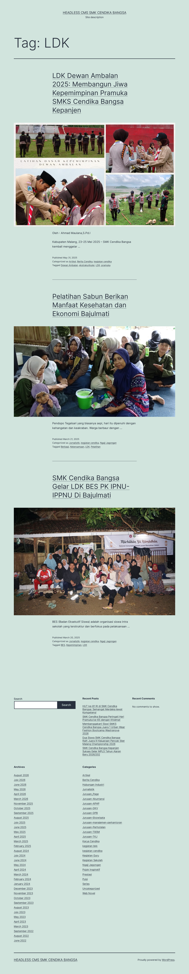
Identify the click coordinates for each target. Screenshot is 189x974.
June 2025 (20, 827)
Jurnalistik (74, 442)
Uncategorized (91, 888)
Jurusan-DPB (90, 812)
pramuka (105, 265)
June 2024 (20, 860)
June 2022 (20, 940)
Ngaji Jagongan (108, 442)
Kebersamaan (77, 446)
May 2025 (20, 831)
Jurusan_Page (90, 794)
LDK (98, 265)
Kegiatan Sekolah (92, 860)
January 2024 (22, 883)
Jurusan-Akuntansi (93, 798)
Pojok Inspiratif (91, 869)
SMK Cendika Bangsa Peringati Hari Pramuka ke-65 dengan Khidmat (103, 718)
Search (18, 698)
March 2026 (21, 798)
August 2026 (21, 775)
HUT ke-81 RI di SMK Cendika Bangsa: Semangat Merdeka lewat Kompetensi (102, 709)
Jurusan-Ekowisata (93, 817)
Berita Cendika (85, 261)
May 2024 (20, 864)
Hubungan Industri (93, 784)
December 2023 (23, 888)
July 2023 (19, 912)
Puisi (85, 879)
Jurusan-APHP (90, 803)
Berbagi (65, 446)
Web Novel (88, 893)
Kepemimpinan (73, 645)
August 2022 (21, 935)
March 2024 (21, 874)
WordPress (168, 959)
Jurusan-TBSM (91, 831)
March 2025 (21, 841)
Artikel (72, 261)
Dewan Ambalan (69, 265)
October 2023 (22, 898)
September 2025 (23, 812)
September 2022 (23, 931)
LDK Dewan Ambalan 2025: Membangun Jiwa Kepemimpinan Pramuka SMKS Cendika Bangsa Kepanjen (90, 92)
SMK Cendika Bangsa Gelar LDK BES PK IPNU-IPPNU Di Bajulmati (91, 486)
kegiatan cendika (103, 261)
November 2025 (23, 803)
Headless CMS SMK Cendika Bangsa (94, 13)
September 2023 (23, 902)
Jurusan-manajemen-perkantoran (102, 822)
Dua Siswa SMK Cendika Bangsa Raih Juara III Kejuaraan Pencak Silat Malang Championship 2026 (103, 741)
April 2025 (20, 836)
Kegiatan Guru (90, 855)
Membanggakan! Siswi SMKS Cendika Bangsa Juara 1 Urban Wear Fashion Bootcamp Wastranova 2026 (103, 728)
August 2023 (21, 907)
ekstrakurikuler (86, 265)
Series (86, 883)
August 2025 (21, 817)
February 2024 (22, 879)
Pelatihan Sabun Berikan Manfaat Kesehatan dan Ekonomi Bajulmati (90, 305)
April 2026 (20, 794)
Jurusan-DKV (90, 808)
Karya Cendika (90, 841)
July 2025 (19, 822)
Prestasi (87, 874)
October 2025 (22, 808)
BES (63, 645)
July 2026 (19, 779)
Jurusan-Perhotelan (94, 827)
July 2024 (19, 855)
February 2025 (22, 846)
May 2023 (20, 916)
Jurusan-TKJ (89, 836)
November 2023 (23, 893)
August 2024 (21, 850)
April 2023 (20, 921)
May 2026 (20, 789)
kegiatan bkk (90, 846)
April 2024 (20, 869)
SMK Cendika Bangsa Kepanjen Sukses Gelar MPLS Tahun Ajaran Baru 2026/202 (101, 751)
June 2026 (20, 784)
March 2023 (21, 926)
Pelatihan (95, 446)
